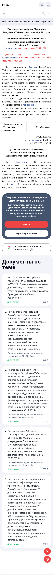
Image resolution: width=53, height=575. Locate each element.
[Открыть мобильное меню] (48, 4)
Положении (21, 162)
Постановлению (35, 140)
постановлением (10, 57)
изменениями (12, 48)
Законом (33, 67)
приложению (29, 105)
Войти (26, 224)
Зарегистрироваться (26, 233)
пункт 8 (14, 184)
